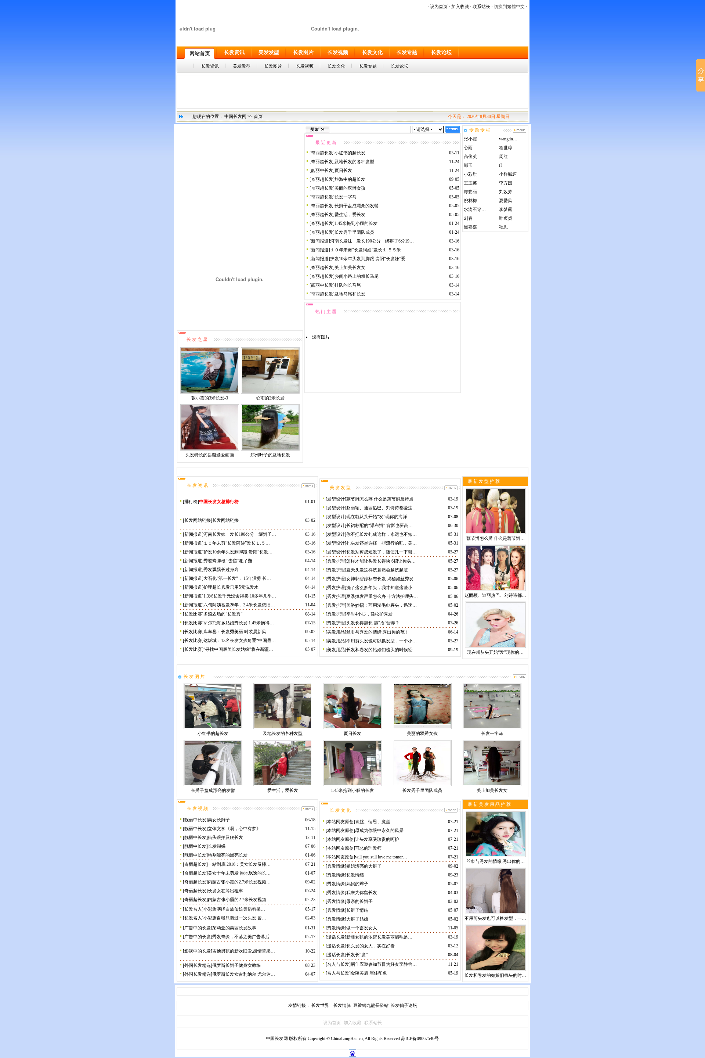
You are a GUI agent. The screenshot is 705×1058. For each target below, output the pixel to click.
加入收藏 (460, 6)
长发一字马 (346, 197)
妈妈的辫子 (357, 883)
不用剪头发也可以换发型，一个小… (381, 640)
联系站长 (481, 6)
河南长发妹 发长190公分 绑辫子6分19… (372, 241)
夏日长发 (343, 170)
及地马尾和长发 (350, 294)
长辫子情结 (357, 910)
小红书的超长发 (350, 152)
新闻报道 (320, 241)
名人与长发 (338, 964)
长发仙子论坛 (404, 1005)
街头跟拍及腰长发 (225, 837)
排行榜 (191, 501)
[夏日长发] (352, 727)
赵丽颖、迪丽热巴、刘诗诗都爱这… (381, 507)
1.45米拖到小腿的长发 (356, 223)
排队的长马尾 (348, 285)
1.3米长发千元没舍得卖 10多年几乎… (239, 596)
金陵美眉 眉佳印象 (369, 973)
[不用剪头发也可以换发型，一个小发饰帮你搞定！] (495, 912)
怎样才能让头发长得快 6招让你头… (381, 561)
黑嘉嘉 (470, 227)
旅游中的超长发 (350, 179)
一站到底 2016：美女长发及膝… (239, 864)
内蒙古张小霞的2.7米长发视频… (239, 882)
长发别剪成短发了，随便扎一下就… (381, 552)
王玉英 (470, 183)
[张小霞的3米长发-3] (209, 392)
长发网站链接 (197, 520)
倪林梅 (470, 200)
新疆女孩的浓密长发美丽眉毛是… (379, 937)
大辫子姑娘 (357, 919)
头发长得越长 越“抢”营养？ (373, 622)
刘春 (468, 218)
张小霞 (470, 138)
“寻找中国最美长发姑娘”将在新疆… (238, 649)
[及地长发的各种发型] (282, 727)
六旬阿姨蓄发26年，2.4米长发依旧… (239, 604)
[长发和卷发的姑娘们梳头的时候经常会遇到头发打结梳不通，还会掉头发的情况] (495, 969)
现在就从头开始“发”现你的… (495, 652)
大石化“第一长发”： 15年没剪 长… (237, 578)
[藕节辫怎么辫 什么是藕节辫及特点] (495, 532)
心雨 (468, 147)
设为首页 (439, 6)
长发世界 (320, 1005)
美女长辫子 (219, 819)
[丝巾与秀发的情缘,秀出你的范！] (495, 855)
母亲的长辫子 (359, 901)
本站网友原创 (340, 821)
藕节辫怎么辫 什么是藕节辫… (495, 538)
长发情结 (355, 875)
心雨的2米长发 (270, 398)
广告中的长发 (197, 927)
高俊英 (470, 156)
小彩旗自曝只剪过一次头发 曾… (234, 918)
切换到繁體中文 (509, 6)
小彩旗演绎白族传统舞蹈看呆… (234, 909)
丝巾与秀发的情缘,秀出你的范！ (377, 632)
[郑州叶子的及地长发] (270, 449)
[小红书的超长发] (213, 727)
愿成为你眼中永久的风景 (379, 830)
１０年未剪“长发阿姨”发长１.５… (236, 543)
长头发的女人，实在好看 (370, 945)
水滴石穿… (475, 209)
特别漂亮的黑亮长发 (227, 855)
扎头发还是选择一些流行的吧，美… (381, 543)
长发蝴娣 (216, 846)
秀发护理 (336, 561)
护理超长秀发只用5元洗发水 (230, 587)
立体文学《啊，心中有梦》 (234, 828)
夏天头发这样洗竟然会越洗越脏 (377, 570)
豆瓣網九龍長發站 (370, 1005)
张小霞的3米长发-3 (209, 398)
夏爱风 (505, 200)
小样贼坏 (508, 174)
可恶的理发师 (368, 848)
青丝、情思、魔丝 (372, 821)
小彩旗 (470, 174)
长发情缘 (343, 1005)
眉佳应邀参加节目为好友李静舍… (384, 964)
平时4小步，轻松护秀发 (369, 614)
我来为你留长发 (361, 892)
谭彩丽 (470, 191)
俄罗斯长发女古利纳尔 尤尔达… (243, 974)
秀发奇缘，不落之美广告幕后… (243, 936)
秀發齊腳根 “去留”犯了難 (227, 560)
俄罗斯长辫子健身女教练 (236, 965)
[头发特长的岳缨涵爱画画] (209, 449)
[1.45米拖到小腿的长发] (352, 784)
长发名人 (193, 909)
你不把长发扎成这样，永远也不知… (381, 534)
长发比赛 (193, 614)
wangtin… (508, 138)
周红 (503, 156)
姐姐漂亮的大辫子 (364, 866)
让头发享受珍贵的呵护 (377, 839)
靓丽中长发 (322, 170)
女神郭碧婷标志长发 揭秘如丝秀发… (382, 578)
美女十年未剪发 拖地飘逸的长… (239, 873)
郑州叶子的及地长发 (270, 455)
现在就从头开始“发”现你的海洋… (379, 516)
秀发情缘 (336, 866)
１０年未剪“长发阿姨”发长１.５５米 (365, 249)
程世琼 (505, 147)
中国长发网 (235, 116)
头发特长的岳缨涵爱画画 (209, 455)
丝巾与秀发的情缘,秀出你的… (495, 861)
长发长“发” (357, 954)
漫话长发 (336, 937)
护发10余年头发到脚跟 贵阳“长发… (237, 552)
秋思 (503, 227)
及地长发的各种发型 (354, 161)
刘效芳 (505, 191)
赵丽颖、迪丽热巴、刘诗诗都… (495, 595)
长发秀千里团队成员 (354, 232)
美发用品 (336, 632)
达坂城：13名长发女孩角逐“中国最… (239, 640)
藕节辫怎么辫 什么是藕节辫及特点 (379, 499)
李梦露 (505, 209)
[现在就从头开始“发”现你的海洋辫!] (495, 646)
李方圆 (505, 183)
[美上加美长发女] (492, 784)
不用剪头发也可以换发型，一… (495, 918)
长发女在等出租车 (225, 890)
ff (500, 165)
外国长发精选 (197, 965)
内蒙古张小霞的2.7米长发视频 (237, 899)
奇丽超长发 (322, 152)
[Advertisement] (352, 91)
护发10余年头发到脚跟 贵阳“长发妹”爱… (370, 258)
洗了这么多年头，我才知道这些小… (381, 587)
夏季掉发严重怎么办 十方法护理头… (382, 596)
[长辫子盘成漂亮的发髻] (213, 784)
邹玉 (468, 165)
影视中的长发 (197, 951)
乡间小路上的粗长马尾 (357, 276)
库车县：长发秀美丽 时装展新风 (234, 631)
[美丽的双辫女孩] (422, 727)
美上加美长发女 (350, 267)
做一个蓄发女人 (361, 927)
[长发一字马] (492, 727)
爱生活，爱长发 (350, 214)
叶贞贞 (505, 218)
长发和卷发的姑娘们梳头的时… (495, 975)
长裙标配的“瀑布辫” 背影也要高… (379, 525)
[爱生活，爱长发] (282, 784)
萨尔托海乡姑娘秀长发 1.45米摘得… (238, 622)
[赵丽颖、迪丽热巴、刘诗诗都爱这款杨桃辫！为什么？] (495, 589)
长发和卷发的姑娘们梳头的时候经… (381, 649)
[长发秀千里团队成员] (422, 784)
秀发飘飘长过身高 (221, 569)
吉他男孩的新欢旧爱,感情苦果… (243, 951)
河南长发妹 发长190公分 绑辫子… (239, 534)
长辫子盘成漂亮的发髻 (357, 205)
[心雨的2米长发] (270, 392)
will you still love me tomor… (381, 857)
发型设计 (336, 499)
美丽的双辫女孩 (350, 188)
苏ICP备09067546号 (420, 1038)
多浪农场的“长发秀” (222, 614)
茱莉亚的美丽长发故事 (234, 927)
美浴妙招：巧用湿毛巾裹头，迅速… (381, 605)
